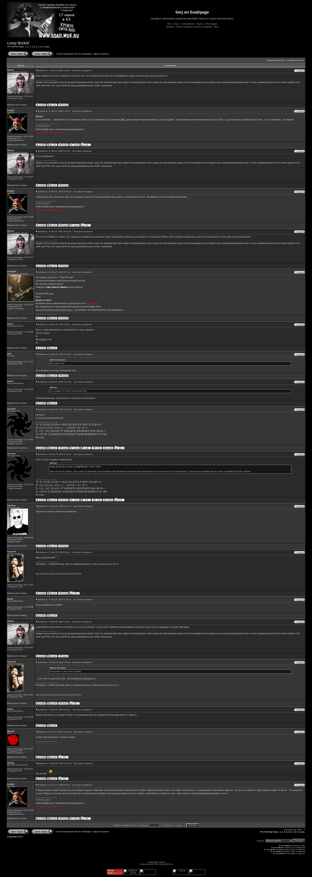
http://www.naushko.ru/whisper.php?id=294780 (58, 574)
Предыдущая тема (276, 60)
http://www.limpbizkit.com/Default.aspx (54, 310)
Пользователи (187, 24)
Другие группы (101, 54)
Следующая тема (295, 60)
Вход (216, 27)
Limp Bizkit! (18, 43)
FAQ (169, 24)
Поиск (176, 24)
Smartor (162, 862)
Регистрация (211, 24)
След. (47, 46)
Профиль (170, 27)
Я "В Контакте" (43, 126)
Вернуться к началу (17, 105)
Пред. (21, 46)
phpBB (150, 864)
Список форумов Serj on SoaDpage (73, 54)
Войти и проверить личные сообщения (194, 27)
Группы (199, 24)
